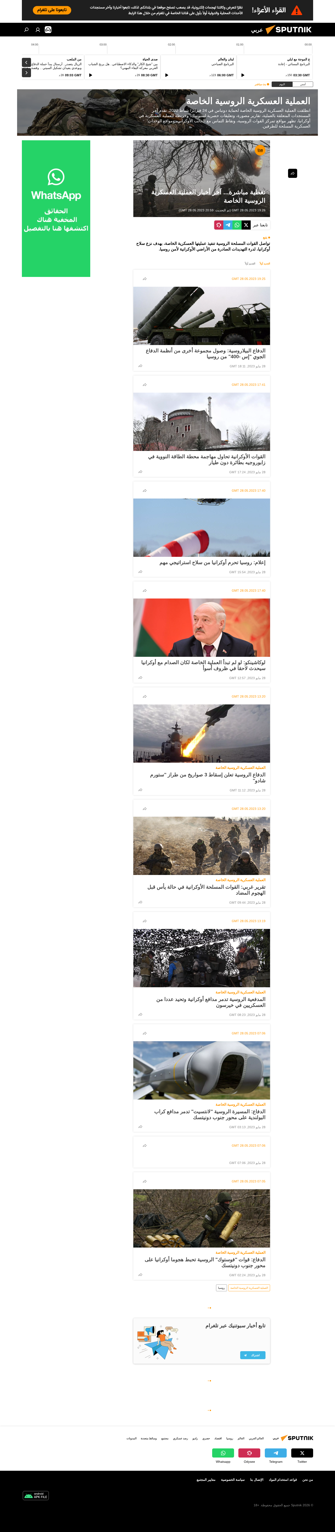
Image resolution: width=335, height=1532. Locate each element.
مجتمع (164, 1438)
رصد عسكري (180, 1438)
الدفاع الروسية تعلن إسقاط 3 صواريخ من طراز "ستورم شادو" (207, 777)
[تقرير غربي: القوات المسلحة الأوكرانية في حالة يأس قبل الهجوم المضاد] (201, 846)
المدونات (131, 1438)
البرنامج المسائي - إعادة (294, 64)
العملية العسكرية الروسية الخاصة (240, 768)
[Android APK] (35, 1496)
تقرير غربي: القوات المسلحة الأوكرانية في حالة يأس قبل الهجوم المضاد (206, 890)
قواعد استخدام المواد (283, 1479)
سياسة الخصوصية (233, 1479)
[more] (144, 278)
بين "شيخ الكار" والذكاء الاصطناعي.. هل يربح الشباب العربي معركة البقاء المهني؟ (123, 66)
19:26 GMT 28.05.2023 (248, 210)
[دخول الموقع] (37, 29)
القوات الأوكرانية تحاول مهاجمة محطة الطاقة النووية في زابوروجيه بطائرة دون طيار (206, 459)
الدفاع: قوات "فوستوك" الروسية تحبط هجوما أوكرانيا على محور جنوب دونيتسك (205, 1262)
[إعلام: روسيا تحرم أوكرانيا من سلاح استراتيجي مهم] (201, 528)
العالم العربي (256, 1438)
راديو (195, 1438)
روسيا (221, 1287)
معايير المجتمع (206, 1479)
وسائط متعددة (149, 1438)
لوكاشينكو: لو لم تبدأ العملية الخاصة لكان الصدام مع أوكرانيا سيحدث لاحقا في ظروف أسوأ (203, 665)
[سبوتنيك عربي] (290, 35)
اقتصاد (218, 1438)
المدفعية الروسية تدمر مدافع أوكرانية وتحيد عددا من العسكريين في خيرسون (210, 1002)
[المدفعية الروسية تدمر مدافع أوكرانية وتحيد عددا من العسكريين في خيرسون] (201, 958)
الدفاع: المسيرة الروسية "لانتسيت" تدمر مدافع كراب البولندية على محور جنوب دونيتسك (209, 1114)
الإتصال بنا (256, 1479)
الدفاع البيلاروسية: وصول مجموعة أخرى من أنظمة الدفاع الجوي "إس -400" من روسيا (205, 353)
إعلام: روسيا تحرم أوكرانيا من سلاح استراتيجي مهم (212, 562)
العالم (241, 1438)
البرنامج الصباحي (222, 64)
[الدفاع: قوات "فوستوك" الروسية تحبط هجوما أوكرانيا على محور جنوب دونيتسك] (201, 1218)
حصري (206, 1438)
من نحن (307, 1479)
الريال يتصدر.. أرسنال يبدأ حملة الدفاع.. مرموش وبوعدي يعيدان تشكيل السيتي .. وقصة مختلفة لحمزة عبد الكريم (47, 68)
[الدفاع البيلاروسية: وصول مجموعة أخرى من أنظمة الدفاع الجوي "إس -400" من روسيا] (201, 316)
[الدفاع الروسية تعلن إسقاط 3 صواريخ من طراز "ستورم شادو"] (201, 733)
